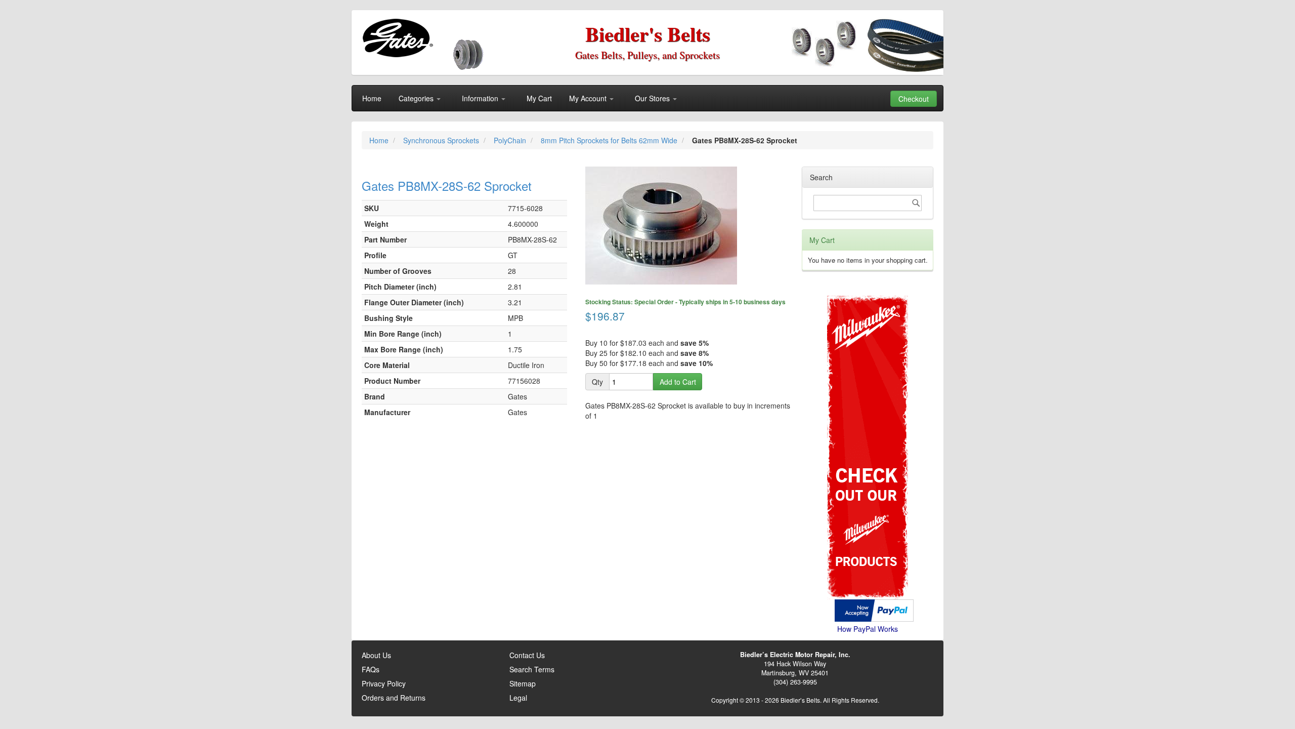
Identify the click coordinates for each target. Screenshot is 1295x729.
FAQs (370, 669)
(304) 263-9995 (795, 681)
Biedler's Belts (647, 34)
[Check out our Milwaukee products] (867, 409)
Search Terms (531, 669)
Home (380, 140)
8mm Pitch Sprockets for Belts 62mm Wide (610, 140)
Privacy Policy (384, 683)
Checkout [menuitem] (913, 99)
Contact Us (527, 655)
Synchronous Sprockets (442, 140)
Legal (518, 698)
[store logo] (397, 38)
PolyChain (511, 140)
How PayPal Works (867, 629)
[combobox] (867, 203)
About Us (376, 655)
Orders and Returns (393, 698)
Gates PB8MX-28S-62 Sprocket (447, 185)
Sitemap (522, 683)
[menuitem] (371, 98)
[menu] (647, 98)
